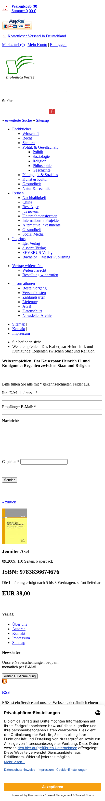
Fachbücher (21, 129)
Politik (38, 152)
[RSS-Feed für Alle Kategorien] (4, 681)
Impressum (21, 333)
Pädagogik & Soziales (40, 175)
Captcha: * (11, 461)
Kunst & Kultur (35, 179)
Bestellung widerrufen (40, 275)
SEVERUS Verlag (37, 252)
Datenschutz (32, 311)
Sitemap (42, 120)
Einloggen (58, 44)
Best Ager (30, 207)
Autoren (18, 629)
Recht (27, 138)
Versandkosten (34, 292)
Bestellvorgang (34, 288)
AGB (26, 306)
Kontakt (18, 329)
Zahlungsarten (33, 297)
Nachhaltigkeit (34, 197)
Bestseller (47, 88)
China (27, 202)
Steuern (28, 143)
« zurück (9, 502)
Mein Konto (37, 44)
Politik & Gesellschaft (40, 147)
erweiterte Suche (18, 120)
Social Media (33, 234)
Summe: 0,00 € (24, 8)
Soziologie (41, 156)
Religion (39, 161)
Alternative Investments (41, 225)
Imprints (18, 239)
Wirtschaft (30, 133)
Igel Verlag (31, 243)
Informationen (23, 283)
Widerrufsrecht (34, 270)
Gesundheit (31, 184)
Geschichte (41, 170)
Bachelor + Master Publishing (46, 257)
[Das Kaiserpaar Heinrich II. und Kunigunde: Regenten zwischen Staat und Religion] (14, 542)
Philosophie (42, 165)
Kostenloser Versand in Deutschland (37, 36)
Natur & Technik (36, 188)
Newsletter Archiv (37, 315)
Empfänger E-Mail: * (19, 407)
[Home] (20, 78)
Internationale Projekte (40, 220)
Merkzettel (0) (13, 44)
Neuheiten (16, 88)
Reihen (18, 193)
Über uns (19, 624)
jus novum (30, 211)
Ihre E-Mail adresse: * (19, 393)
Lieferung (30, 302)
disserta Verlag (34, 248)
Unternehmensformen (39, 216)
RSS (6, 692)
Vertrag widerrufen (27, 266)
